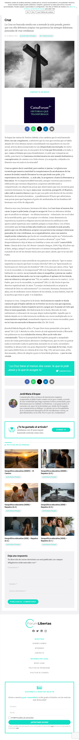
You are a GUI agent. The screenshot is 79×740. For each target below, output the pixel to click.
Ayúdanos (39, 648)
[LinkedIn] (41, 631)
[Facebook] (33, 631)
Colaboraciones (47, 36)
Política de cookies (39, 673)
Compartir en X (65, 371)
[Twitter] (37, 631)
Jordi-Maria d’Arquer (29, 36)
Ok (28, 12)
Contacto (39, 653)
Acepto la (22, 718)
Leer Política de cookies (45, 12)
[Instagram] (45, 631)
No (33, 12)
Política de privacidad (39, 668)
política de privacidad (25, 718)
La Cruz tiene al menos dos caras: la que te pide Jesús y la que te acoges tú (38, 368)
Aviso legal (39, 663)
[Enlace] (39, 623)
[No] (76, 8)
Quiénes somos (39, 643)
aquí (52, 726)
